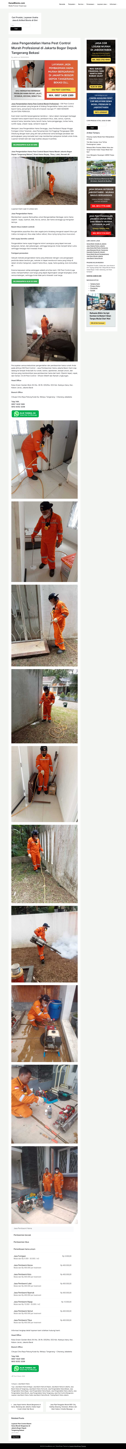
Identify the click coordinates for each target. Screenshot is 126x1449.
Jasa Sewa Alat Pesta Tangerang (97, 248)
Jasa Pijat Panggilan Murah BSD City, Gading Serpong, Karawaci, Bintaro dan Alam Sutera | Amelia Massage (63, 1407)
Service (80, 4)
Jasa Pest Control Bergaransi (63, 1393)
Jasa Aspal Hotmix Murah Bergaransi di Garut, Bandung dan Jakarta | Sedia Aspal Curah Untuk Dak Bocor (26, 1407)
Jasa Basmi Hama (24, 1384)
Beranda (62, 4)
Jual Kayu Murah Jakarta (95, 256)
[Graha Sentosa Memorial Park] (101, 183)
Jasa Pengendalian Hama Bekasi (58, 1389)
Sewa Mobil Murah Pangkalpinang (98, 254)
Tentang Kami (95, 284)
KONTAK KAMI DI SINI (94, 276)
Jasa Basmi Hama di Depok (42, 1387)
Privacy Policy (95, 286)
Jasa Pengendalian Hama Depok (39, 1391)
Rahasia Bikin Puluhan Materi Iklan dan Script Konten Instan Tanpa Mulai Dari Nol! (100, 150)
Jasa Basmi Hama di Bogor (23, 1387)
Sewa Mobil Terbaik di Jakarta (96, 244)
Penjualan (71, 4)
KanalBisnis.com (17, 3)
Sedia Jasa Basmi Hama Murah (39, 1395)
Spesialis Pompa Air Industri (96, 252)
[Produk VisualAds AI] (101, 326)
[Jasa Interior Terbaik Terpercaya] (101, 210)
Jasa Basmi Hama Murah (95, 258)
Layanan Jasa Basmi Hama (20, 1395)
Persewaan (90, 4)
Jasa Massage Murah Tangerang (97, 250)
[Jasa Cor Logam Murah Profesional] (101, 63)
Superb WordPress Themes (77, 1446)
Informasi (113, 4)
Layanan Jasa (102, 4)
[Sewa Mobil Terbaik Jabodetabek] (101, 116)
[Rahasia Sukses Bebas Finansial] (101, 90)
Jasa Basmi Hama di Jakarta (61, 1387)
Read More (16, 1437)
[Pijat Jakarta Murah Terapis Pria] (101, 236)
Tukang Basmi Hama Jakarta (59, 1395)
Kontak (92, 290)
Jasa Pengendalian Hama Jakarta (62, 1391)
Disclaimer (94, 288)
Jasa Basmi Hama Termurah (38, 1389)
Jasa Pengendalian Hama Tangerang (41, 1393)
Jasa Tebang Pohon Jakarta (96, 246)
